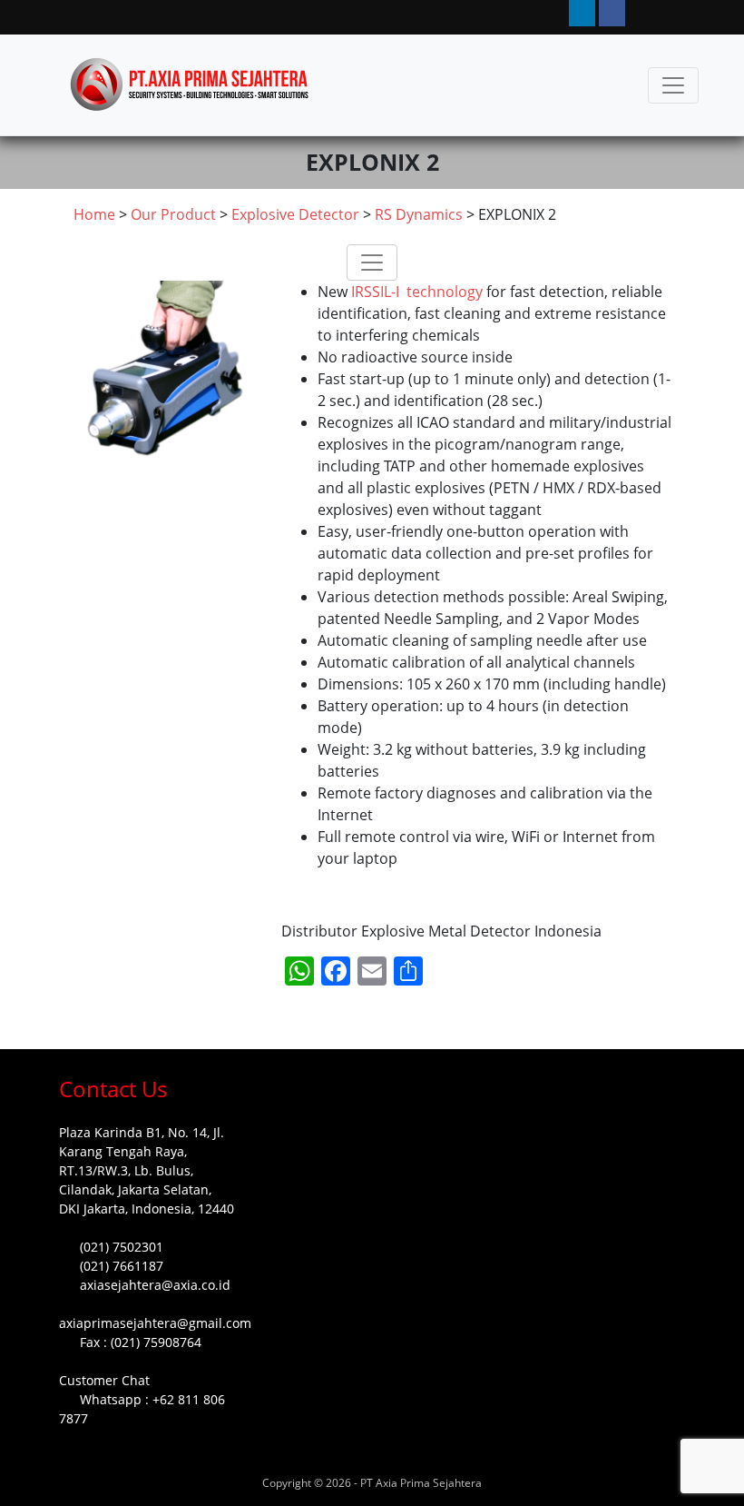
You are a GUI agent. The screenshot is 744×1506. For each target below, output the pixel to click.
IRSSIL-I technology (418, 292)
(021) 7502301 (121, 1246)
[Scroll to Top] (35, 1475)
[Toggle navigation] (673, 85)
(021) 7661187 (121, 1265)
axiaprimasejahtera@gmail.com (155, 1323)
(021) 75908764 (156, 1342)
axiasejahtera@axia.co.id (155, 1284)
